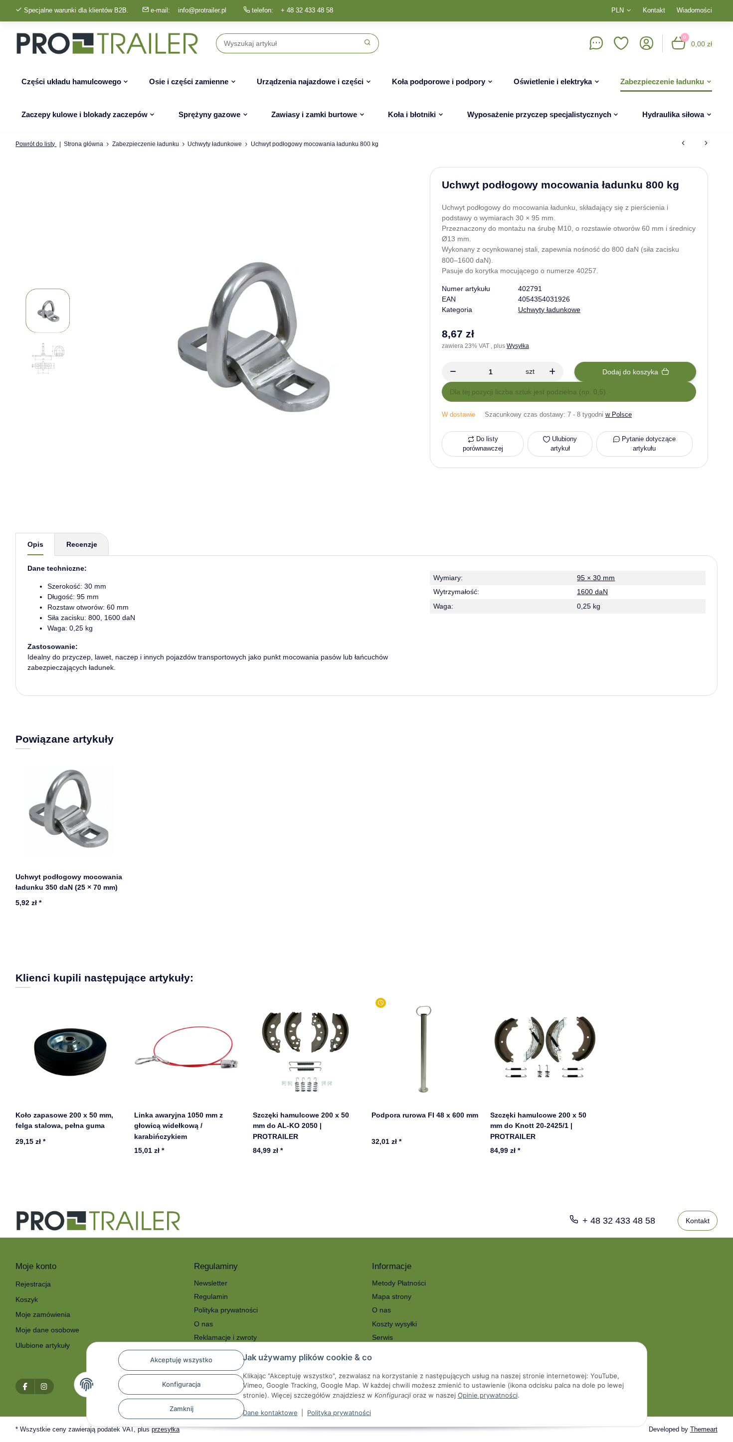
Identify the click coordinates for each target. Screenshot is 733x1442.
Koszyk (26, 1299)
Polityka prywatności (339, 1413)
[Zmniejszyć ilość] (453, 371)
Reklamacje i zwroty (225, 1337)
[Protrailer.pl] (107, 43)
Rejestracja (33, 1284)
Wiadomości (694, 10)
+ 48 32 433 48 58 (307, 10)
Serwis (382, 1337)
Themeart (704, 1429)
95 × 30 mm (596, 578)
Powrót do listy (35, 144)
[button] (621, 43)
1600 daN (592, 592)
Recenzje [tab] (81, 544)
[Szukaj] (368, 43)
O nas (203, 1324)
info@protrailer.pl (202, 10)
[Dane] (595, 43)
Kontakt (654, 10)
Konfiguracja (181, 1384)
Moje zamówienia (42, 1314)
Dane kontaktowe (270, 1413)
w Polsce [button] (618, 414)
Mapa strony (391, 1296)
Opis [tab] (35, 544)
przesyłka (166, 1429)
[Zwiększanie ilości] (552, 371)
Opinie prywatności (488, 1395)
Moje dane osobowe (47, 1330)
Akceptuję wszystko (181, 1360)
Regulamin (211, 1296)
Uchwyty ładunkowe (549, 310)
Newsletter (210, 1283)
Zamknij (181, 1409)
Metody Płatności (399, 1283)
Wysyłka (518, 345)
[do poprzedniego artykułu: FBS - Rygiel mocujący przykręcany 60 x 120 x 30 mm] (683, 144)
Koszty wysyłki (394, 1324)
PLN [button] (617, 10)
